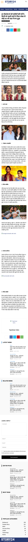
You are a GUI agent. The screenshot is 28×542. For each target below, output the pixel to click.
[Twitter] (21, 6)
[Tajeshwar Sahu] (3, 26)
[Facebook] (18, 6)
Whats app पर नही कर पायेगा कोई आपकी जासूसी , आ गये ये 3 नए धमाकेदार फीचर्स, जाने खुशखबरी (17, 364)
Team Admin (12, 367)
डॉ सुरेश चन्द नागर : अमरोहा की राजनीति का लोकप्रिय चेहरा (16, 356)
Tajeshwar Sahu (9, 26)
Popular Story (5, 21)
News (11, 345)
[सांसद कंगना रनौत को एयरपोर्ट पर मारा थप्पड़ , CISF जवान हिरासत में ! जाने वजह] (5, 347)
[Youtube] (25, 6)
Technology (12, 361)
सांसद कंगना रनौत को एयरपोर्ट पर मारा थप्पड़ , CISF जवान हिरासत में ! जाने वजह (18, 348)
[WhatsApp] (23, 6)
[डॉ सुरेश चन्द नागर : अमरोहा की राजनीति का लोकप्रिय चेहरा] (5, 356)
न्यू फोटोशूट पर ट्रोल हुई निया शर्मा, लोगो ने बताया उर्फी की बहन (17, 371)
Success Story (13, 354)
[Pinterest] (15, 30)
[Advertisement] (14, 42)
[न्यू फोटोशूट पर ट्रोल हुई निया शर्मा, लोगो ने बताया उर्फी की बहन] (5, 372)
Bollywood (12, 369)
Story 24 (11, 351)
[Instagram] (20, 6)
